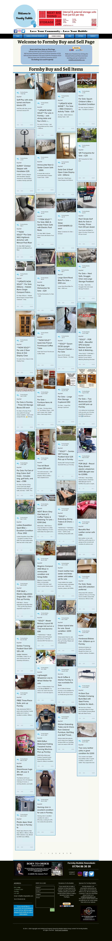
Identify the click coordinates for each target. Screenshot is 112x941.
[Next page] (67, 853)
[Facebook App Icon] (15, 31)
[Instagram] (19, 31)
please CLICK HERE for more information (23, 913)
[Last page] (70, 853)
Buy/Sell (19, 96)
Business (60, 674)
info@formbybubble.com (76, 60)
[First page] (41, 853)
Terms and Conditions (61, 930)
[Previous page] (44, 853)
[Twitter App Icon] (23, 31)
